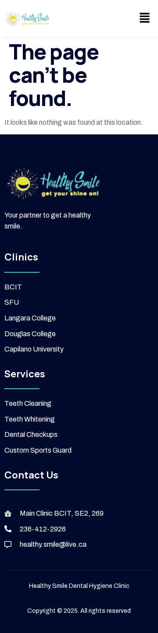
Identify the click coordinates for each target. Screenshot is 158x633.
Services (24, 373)
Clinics (21, 257)
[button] (145, 18)
